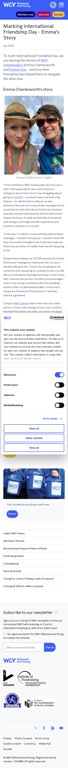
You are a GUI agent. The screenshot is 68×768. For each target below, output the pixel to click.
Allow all (34, 428)
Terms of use (42, 738)
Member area (25, 14)
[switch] (59, 384)
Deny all (34, 447)
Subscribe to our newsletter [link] (28, 612)
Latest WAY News (14, 533)
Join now (44, 14)
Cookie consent (12, 743)
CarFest (18, 197)
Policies (7, 738)
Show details (50, 418)
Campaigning (11, 563)
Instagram (52, 728)
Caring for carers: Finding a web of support (28, 578)
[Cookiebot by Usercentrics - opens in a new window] (49, 318)
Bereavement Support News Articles (25, 548)
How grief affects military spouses (23, 586)
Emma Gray (17, 69)
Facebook (44, 728)
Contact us (30, 743)
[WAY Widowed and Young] (16, 4)
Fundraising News (13, 555)
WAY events (21, 303)
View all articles (12, 570)
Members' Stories (13, 540)
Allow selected (34, 438)
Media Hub (45, 743)
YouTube (61, 728)
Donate (58, 14)
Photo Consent (23, 738)
